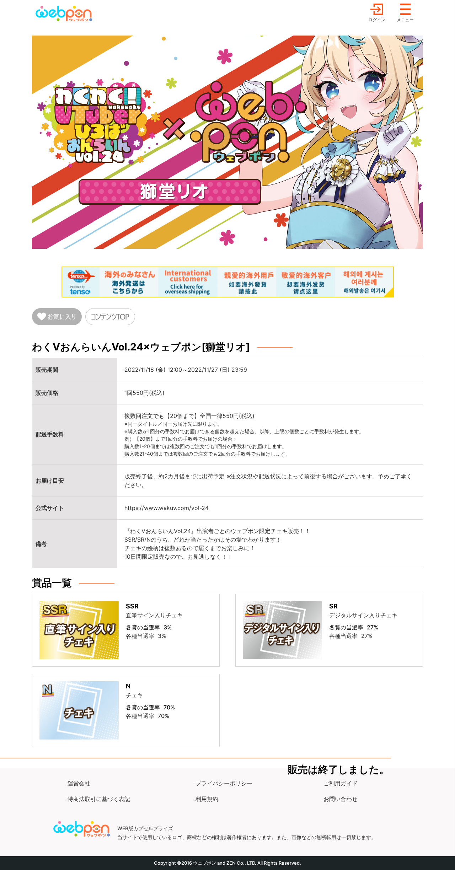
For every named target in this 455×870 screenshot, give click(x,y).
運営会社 (79, 783)
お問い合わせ (340, 798)
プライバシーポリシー (224, 783)
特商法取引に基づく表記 (99, 798)
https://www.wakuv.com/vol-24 (166, 507)
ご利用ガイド (340, 783)
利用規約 (207, 798)
